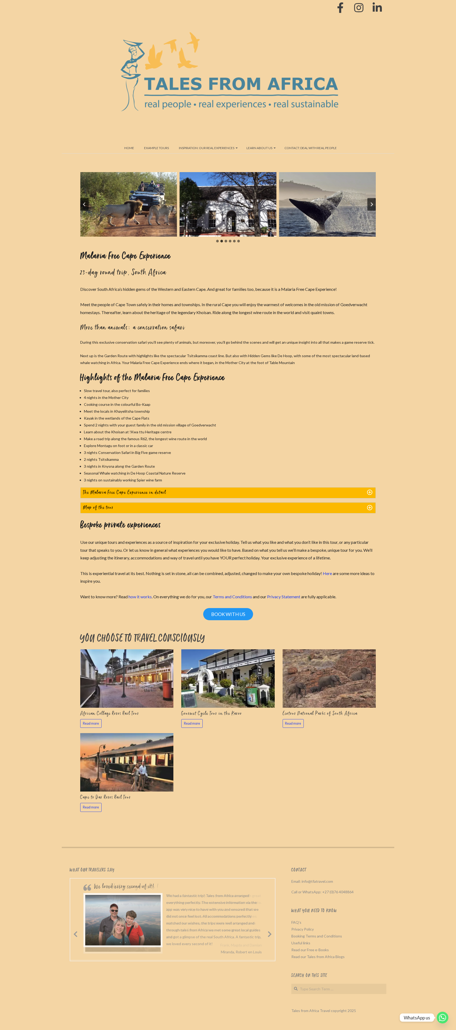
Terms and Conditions (232, 596)
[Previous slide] (84, 204)
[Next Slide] (270, 933)
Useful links (300, 943)
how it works (140, 596)
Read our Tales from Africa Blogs (318, 956)
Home (129, 148)
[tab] (217, 241)
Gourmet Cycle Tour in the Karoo (211, 713)
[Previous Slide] (75, 933)
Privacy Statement (283, 596)
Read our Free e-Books (310, 950)
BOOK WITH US (228, 614)
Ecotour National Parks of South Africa (320, 713)
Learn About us (259, 148)
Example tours (156, 148)
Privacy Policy (302, 929)
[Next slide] (371, 204)
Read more (91, 723)
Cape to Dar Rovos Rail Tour (105, 797)
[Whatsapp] (442, 1017)
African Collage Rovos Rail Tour (109, 713)
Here (327, 573)
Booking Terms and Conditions (316, 936)
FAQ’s (296, 922)
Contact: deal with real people (310, 148)
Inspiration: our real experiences (206, 148)
